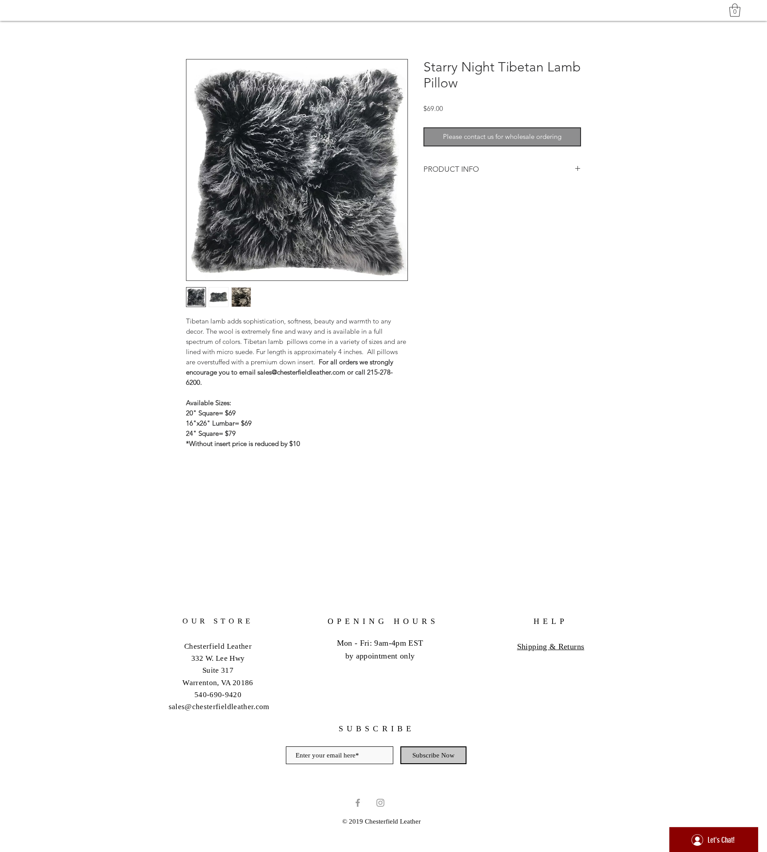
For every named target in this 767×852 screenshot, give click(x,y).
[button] (734, 10)
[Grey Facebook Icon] (357, 802)
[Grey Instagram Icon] (380, 802)
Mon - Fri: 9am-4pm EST (380, 643)
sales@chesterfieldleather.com (219, 706)
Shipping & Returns (550, 646)
